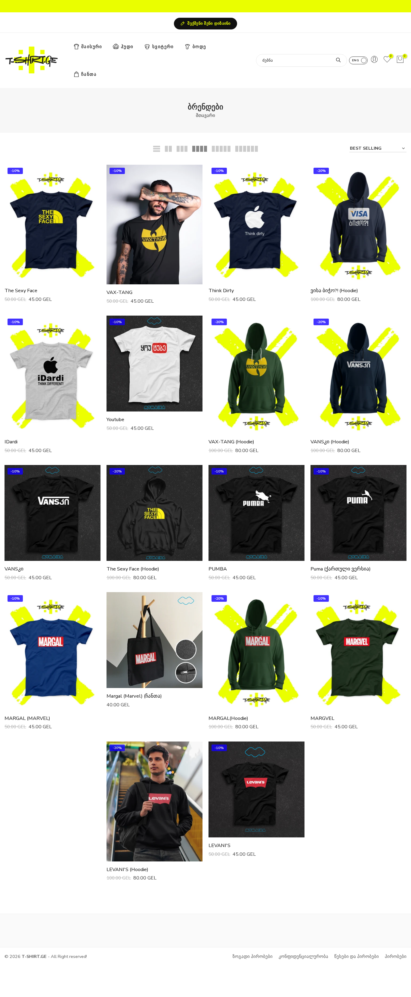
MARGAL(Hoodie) (228, 718)
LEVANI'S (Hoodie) (127, 869)
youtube (115, 419)
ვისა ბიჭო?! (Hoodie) (334, 290)
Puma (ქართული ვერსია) (341, 568)
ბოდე (199, 47)
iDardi (11, 441)
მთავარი (205, 115)
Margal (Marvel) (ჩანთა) (134, 696)
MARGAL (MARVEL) (27, 718)
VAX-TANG (119, 292)
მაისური (91, 47)
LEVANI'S (219, 845)
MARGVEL (322, 718)
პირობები (395, 956)
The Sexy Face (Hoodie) (133, 568)
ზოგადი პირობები (253, 956)
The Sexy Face (21, 290)
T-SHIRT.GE (34, 956)
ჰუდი (127, 47)
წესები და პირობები (356, 956)
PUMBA (218, 568)
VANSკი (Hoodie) (330, 441)
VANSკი (14, 568)
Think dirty (221, 290)
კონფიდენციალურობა (303, 956)
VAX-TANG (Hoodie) (231, 441)
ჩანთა (89, 74)
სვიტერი (163, 47)
